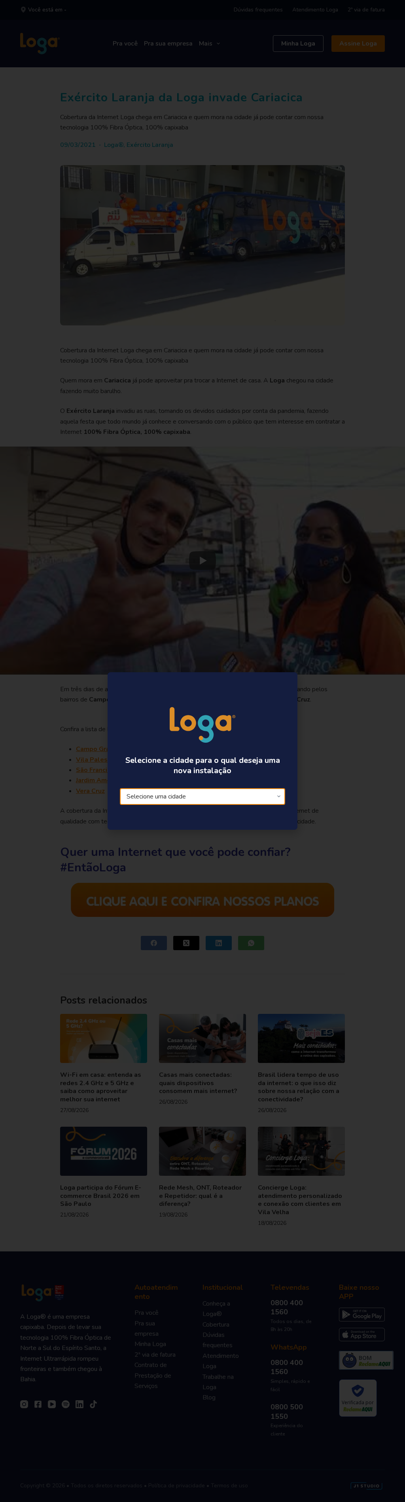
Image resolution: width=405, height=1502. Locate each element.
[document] (202, 751)
